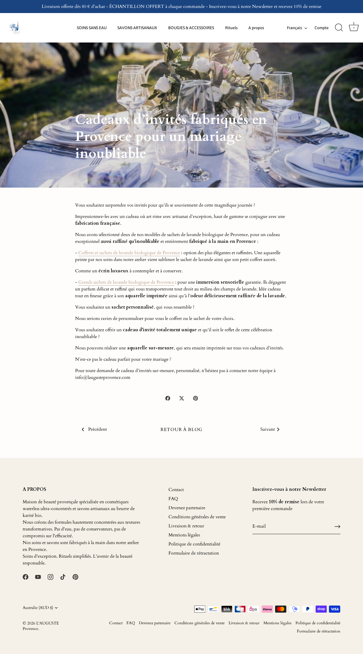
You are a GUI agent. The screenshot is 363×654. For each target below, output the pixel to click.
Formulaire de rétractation (193, 553)
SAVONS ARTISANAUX (137, 28)
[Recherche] (339, 28)
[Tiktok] (63, 577)
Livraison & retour (186, 526)
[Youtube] (38, 577)
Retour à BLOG (181, 429)
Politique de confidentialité (194, 544)
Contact (176, 490)
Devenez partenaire (186, 508)
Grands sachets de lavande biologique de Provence (126, 282)
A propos (256, 28)
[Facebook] (25, 577)
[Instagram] (50, 577)
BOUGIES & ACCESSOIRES (191, 28)
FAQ (173, 499)
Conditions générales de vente (197, 517)
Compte (322, 28)
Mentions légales (184, 535)
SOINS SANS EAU (92, 28)
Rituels (231, 28)
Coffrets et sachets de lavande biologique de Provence (129, 253)
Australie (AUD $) (38, 608)
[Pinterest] (75, 577)
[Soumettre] (337, 526)
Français (294, 28)
